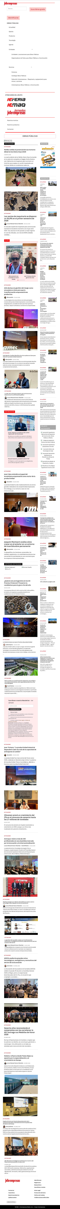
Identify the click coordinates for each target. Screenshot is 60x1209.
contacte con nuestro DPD (19, 733)
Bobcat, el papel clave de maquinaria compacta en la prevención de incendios (43, 598)
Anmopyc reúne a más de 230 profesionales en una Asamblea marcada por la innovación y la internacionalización (19, 841)
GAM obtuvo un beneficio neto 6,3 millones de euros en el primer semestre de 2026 (47, 405)
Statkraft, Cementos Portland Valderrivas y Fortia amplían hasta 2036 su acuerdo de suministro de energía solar (43, 632)
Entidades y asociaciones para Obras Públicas (25, 54)
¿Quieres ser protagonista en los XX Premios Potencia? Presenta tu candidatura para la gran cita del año (17, 583)
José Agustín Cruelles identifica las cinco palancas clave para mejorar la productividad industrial (19, 356)
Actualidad (12, 27)
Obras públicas (12, 23)
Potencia (14, 72)
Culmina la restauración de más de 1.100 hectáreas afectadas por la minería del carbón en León (43, 482)
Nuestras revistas (12, 120)
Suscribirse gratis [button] (38, 9)
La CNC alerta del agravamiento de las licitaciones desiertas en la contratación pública (18, 394)
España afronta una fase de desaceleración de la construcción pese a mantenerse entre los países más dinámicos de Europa (17, 1123)
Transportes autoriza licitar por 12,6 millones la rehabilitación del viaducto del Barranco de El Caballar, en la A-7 (43, 508)
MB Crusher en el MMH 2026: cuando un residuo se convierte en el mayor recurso (43, 192)
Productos (12, 36)
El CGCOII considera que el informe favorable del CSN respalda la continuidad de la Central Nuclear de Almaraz (43, 362)
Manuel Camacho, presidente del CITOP (18, 459)
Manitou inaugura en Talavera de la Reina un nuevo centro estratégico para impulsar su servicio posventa (18, 902)
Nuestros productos (13, 125)
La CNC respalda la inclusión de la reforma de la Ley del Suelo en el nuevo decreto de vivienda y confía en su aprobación (43, 571)
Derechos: (13, 731)
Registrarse (37, 1182)
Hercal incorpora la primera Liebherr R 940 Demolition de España (47, 333)
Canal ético (11, 1193)
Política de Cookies (39, 1195)
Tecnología (12, 40)
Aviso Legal (21, 720)
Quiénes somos (12, 1197)
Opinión (11, 31)
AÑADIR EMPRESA (11, 1202)
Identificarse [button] (13, 18)
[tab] (30, 49)
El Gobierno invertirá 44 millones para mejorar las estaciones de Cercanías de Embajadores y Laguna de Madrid (43, 555)
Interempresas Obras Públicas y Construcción (25, 85)
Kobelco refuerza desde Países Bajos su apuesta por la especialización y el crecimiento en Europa (18, 1058)
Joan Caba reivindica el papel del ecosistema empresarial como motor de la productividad (19, 476)
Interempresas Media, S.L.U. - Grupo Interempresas (32, 1207)
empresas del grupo (14, 730)
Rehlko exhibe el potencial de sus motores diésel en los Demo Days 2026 (19, 151)
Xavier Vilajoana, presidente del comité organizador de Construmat (18, 433)
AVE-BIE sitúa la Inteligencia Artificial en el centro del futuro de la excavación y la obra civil (19, 1161)
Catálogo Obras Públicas (19, 76)
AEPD (17, 736)
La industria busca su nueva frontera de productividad (17, 642)
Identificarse (37, 1180)
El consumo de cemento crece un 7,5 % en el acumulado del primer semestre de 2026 (46, 245)
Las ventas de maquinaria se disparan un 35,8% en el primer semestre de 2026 (20, 218)
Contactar (10, 129)
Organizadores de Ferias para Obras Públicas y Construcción (29, 58)
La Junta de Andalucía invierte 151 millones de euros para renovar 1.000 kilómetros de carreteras (43, 377)
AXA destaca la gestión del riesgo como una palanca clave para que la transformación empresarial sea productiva (18, 291)
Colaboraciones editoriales (41, 1197)
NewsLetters (37, 1185)
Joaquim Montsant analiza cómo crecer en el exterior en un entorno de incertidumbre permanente (19, 544)
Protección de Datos (40, 1193)
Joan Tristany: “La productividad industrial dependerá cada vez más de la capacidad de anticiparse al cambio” (20, 749)
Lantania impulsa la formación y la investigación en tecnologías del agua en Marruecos (43, 309)
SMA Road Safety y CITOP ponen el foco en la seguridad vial (43, 221)
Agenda (11, 44)
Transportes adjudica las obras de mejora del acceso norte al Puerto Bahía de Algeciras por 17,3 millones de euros (47, 520)
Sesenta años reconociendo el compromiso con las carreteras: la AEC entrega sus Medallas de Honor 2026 (19, 1031)
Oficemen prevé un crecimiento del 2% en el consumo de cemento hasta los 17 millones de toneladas (20, 817)
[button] (21, 49)
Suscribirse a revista (39, 1187)
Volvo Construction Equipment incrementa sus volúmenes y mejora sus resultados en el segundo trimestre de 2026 (47, 659)
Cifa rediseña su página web (47, 582)
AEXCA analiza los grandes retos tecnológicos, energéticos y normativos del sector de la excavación (20, 960)
